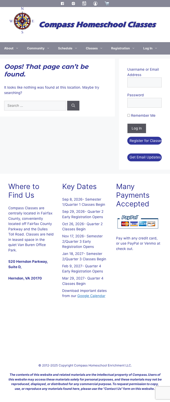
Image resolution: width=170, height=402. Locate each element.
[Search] (73, 106)
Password (135, 95)
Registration (120, 48)
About (8, 48)
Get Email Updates (145, 157)
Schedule (65, 48)
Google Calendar (91, 296)
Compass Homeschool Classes (97, 24)
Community (36, 48)
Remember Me (142, 115)
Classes (92, 48)
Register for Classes (146, 141)
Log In (147, 48)
